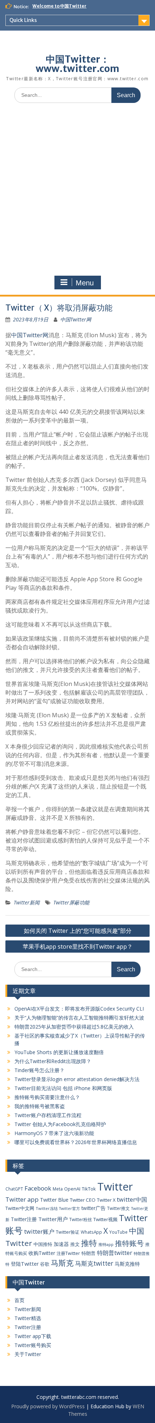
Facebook (38, 1188)
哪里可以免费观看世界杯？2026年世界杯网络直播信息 (75, 1142)
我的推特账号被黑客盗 (39, 1106)
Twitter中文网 (19, 1208)
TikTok (89, 1188)
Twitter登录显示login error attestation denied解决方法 (77, 1079)
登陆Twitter (25, 1263)
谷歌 (44, 1264)
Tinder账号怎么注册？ (39, 1070)
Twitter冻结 (47, 1208)
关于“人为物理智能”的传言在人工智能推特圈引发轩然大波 (79, 1017)
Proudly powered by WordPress (48, 1406)
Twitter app (22, 1199)
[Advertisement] (77, 189)
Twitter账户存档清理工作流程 (47, 1115)
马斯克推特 (127, 1263)
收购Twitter (41, 1253)
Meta (58, 1189)
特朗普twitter (114, 1253)
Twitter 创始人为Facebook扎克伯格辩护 (60, 1124)
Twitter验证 (67, 1232)
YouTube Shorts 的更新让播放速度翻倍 (59, 1052)
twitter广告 (93, 1208)
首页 (19, 1300)
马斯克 (62, 1262)
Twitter (115, 1186)
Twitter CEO (83, 1200)
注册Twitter (68, 1253)
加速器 (61, 1244)
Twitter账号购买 (32, 1345)
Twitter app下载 (32, 1336)
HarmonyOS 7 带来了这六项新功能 (54, 1133)
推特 (89, 1243)
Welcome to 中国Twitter (59, 6)
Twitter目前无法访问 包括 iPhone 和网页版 (63, 1088)
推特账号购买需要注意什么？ (47, 1097)
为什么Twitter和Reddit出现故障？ (52, 1061)
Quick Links (23, 20)
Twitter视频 (105, 1219)
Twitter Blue (54, 1199)
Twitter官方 (69, 1208)
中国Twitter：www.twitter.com (77, 63)
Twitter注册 (24, 1219)
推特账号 (129, 1243)
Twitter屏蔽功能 (71, 902)
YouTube (118, 1232)
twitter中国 (132, 1199)
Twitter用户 (53, 1219)
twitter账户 (39, 1231)
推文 (75, 1244)
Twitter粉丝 (80, 1219)
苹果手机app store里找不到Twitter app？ (78, 946)
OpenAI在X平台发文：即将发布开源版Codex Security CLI (79, 1008)
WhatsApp (91, 1232)
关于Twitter (27, 1354)
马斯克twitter (94, 1263)
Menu (85, 283)
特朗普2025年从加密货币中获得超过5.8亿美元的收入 (74, 1026)
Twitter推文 (118, 1208)
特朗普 (88, 1253)
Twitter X (106, 1200)
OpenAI (72, 1188)
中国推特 (43, 1244)
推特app (106, 1244)
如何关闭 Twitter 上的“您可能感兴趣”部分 (78, 931)
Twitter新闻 (27, 902)
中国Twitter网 (75, 319)
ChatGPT (14, 1189)
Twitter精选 (27, 1318)
